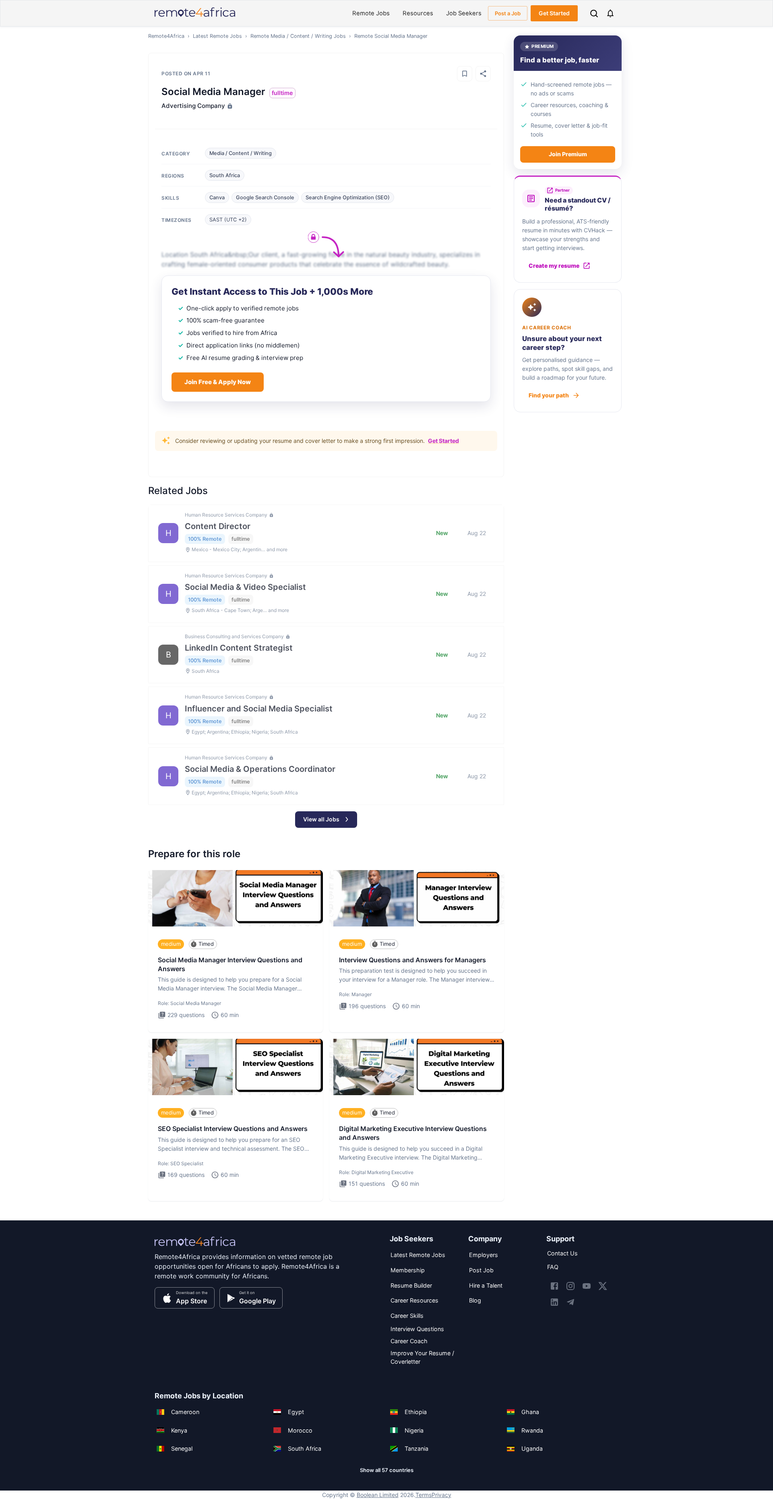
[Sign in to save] (464, 73)
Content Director (217, 526)
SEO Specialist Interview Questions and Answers (233, 1129)
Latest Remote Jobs (217, 36)
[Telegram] (570, 1302)
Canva (217, 197)
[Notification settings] (610, 13)
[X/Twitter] (603, 1286)
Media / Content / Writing (240, 153)
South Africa (224, 175)
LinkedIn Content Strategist (239, 648)
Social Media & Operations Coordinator (260, 769)
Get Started (554, 13)
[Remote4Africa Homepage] (195, 17)
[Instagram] (570, 1286)
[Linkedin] (554, 1302)
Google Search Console (265, 197)
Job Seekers (464, 13)
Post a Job (508, 13)
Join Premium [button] (568, 154)
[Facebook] (554, 1286)
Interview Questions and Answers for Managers (412, 960)
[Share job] (483, 73)
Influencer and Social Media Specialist (259, 708)
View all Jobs (321, 819)
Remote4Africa (166, 36)
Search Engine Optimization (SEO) (348, 197)
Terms (423, 1494)
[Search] (594, 13)
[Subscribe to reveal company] (229, 106)
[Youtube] (587, 1286)
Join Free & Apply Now (217, 382)
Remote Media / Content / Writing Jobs (298, 36)
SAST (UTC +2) (228, 220)
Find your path (549, 395)
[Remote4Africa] (195, 1247)
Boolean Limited (378, 1494)
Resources (418, 13)
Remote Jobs (371, 13)
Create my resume (554, 265)
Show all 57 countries (386, 1470)
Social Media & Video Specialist (245, 587)
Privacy (441, 1494)
